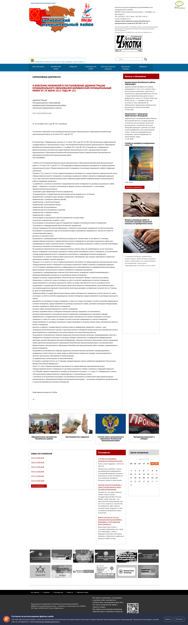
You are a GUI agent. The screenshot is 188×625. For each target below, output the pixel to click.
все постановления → (38, 486)
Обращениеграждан (125, 68)
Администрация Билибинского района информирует (140, 83)
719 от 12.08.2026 (37, 467)
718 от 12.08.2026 (37, 471)
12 (139, 474)
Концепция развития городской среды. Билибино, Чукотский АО (59, 62)
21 (148, 478)
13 (144, 474)
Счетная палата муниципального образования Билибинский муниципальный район (111, 439)
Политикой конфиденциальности (47, 622)
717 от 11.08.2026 (37, 476)
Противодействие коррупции (77, 437)
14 (148, 474)
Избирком (143, 66)
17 (131, 478)
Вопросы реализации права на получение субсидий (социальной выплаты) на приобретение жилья (138, 222)
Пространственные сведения (108, 68)
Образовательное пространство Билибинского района (44, 438)
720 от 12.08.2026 (37, 462)
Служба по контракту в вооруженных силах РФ (140, 144)
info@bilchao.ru (125, 19)
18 (135, 478)
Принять (168, 619)
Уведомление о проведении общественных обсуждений (136, 115)
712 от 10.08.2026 (37, 481)
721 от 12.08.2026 (37, 458)
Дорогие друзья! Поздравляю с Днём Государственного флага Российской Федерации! (110, 487)
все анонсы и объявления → (134, 187)
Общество (73, 66)
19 (139, 478)
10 (131, 474)
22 (152, 478)
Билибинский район (56, 68)
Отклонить (179, 619)
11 (135, 474)
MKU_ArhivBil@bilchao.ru (145, 32)
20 (144, 478)
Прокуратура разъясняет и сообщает (143, 438)
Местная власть (38, 66)
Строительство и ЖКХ (90, 68)
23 (157, 478)
